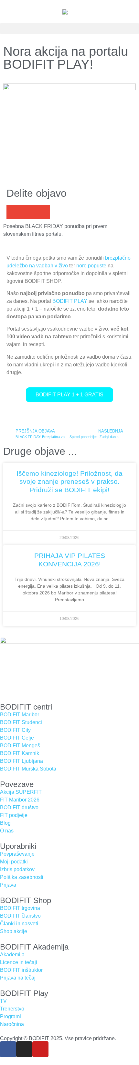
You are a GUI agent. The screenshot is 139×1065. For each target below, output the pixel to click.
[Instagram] (24, 1049)
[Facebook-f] (8, 1049)
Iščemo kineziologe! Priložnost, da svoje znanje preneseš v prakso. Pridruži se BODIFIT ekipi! (69, 481)
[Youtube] (40, 1049)
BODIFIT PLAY (69, 301)
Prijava (8, 885)
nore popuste (91, 265)
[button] (69, 28)
